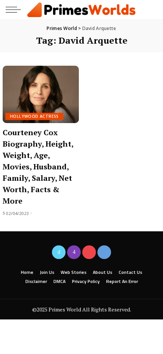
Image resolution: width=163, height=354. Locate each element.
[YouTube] (89, 252)
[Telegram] (104, 252)
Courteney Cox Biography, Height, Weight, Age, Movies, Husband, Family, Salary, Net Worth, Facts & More (38, 166)
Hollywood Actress (34, 116)
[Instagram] (74, 252)
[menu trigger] (15, 9)
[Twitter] (59, 252)
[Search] (151, 9)
